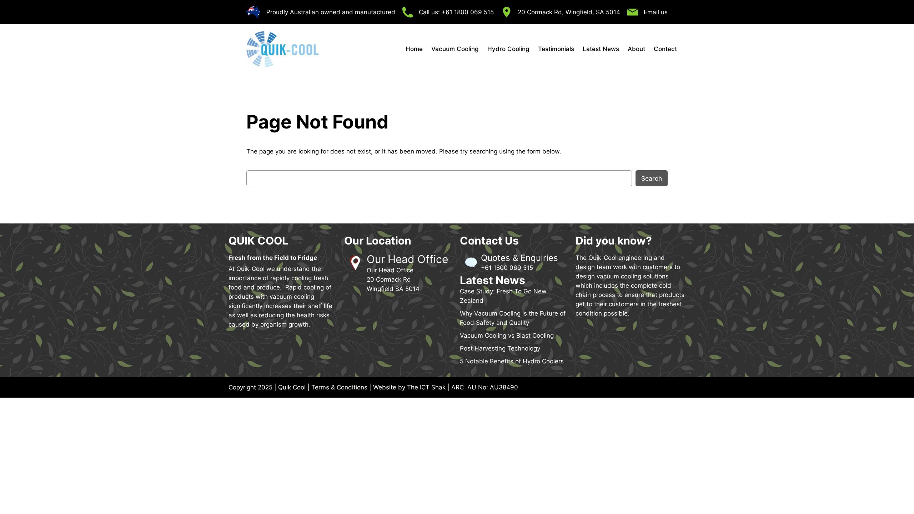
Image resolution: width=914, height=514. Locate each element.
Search (651, 178)
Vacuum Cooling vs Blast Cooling (507, 335)
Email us (656, 12)
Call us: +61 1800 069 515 (456, 12)
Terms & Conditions (339, 387)
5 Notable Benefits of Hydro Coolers (512, 361)
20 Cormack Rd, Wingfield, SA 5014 (569, 12)
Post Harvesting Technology (500, 348)
